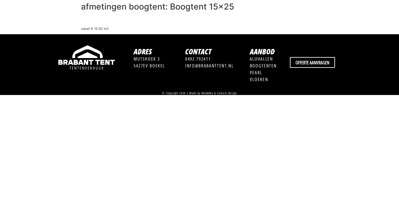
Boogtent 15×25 (106, 19)
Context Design (227, 93)
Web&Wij (207, 93)
